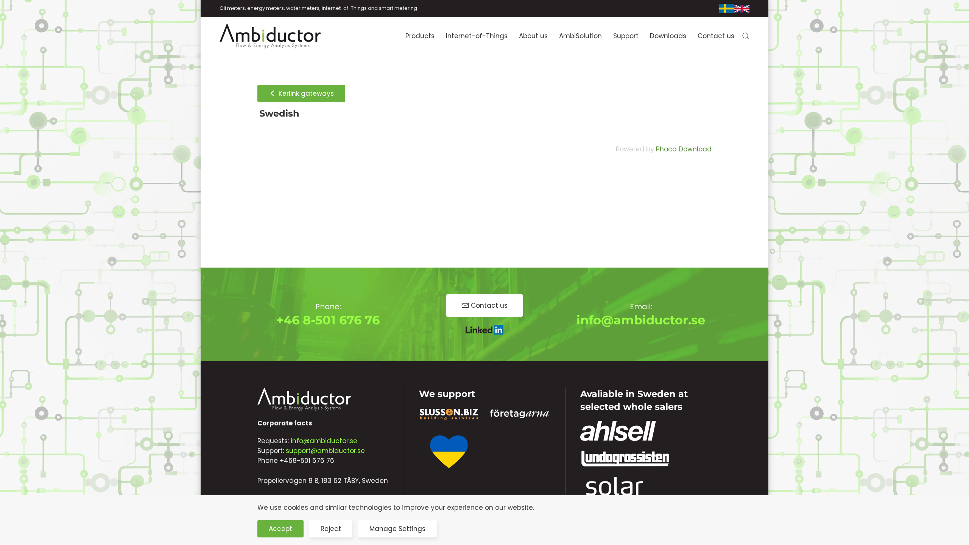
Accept (280, 528)
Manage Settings (397, 528)
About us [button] (533, 35)
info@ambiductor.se (640, 320)
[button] (745, 36)
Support (626, 35)
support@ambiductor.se (325, 450)
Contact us (716, 35)
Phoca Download (684, 149)
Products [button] (420, 35)
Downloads (668, 35)
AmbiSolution (580, 35)
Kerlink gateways (305, 93)
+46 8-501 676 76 (328, 320)
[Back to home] (271, 36)
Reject (331, 528)
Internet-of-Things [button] (477, 35)
